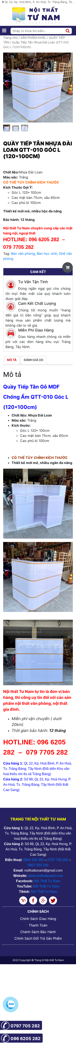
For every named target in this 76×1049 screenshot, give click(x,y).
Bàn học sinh (47, 253)
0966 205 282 (33, 860)
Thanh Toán (38, 925)
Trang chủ (10, 38)
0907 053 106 (38, 865)
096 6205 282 (44, 239)
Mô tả (11, 360)
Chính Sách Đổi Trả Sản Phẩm (38, 938)
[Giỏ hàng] (67, 267)
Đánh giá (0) (33, 360)
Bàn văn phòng (23, 253)
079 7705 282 (19, 247)
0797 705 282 (58, 860)
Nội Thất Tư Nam (47, 881)
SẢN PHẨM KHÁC (33, 38)
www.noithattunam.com (45, 876)
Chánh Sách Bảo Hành (38, 932)
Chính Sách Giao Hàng (38, 919)
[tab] (12, 360)
